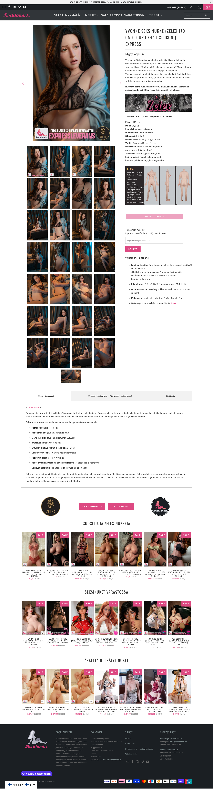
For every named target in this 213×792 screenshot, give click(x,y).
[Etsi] (206, 15)
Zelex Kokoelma (92, 506)
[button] (74, 15)
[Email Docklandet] (3, 7)
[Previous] (23, 83)
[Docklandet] (16, 15)
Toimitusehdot (131, 754)
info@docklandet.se (178, 742)
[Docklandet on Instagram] (14, 7)
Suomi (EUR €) (177, 7)
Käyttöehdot (130, 744)
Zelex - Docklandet (46, 396)
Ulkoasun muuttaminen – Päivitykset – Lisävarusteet (110, 396)
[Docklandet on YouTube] (24, 7)
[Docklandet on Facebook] (9, 7)
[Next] (120, 83)
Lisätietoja (170, 396)
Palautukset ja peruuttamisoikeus (139, 749)
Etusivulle (121, 506)
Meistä (128, 738)
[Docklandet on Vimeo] (19, 7)
